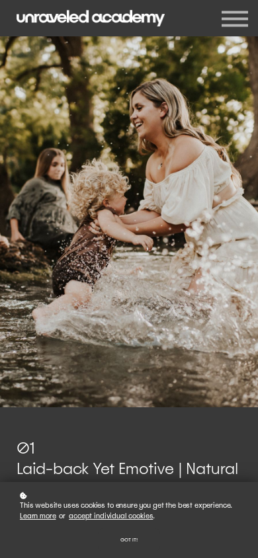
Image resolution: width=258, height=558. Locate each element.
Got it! (129, 540)
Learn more (38, 516)
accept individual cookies (111, 516)
